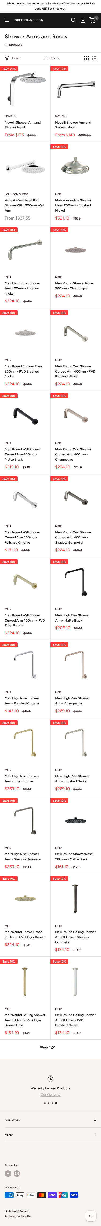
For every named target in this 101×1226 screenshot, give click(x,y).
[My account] (83, 20)
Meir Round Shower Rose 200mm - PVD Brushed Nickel (23, 371)
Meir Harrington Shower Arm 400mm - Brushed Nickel (23, 288)
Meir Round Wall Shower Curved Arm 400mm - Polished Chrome (23, 537)
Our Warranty (51, 1095)
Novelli (10, 116)
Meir (58, 194)
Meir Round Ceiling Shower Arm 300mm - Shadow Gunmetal (75, 937)
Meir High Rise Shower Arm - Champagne (72, 700)
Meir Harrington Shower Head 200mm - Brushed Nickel (73, 205)
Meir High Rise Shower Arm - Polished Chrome (22, 700)
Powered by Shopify (18, 1216)
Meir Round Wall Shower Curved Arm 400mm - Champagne (73, 454)
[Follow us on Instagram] (17, 1173)
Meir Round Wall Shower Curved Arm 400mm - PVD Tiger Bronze (25, 620)
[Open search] (73, 20)
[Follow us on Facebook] (8, 1173)
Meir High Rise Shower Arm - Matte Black (72, 617)
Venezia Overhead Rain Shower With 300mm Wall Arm (24, 205)
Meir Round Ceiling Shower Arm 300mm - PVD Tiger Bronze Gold (25, 1020)
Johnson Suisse (16, 194)
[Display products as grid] (86, 58)
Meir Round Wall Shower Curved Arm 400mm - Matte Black (23, 454)
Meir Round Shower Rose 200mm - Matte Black (74, 856)
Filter (15, 58)
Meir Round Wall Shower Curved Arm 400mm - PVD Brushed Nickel (75, 371)
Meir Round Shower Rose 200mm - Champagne (74, 285)
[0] (92, 20)
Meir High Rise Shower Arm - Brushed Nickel (72, 778)
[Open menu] (7, 20)
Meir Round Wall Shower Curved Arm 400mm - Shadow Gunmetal (73, 537)
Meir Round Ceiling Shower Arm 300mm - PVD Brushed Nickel (75, 1020)
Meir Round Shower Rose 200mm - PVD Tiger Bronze (25, 934)
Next (44, 1047)
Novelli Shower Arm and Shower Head (23, 125)
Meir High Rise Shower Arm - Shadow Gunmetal (23, 856)
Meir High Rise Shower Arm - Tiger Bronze (22, 778)
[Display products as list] (94, 58)
